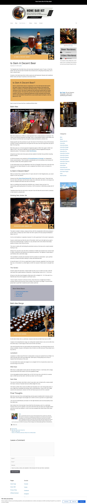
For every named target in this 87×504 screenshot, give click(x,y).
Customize (66, 501)
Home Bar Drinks (64, 149)
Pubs (61, 173)
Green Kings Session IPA (25, 178)
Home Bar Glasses (64, 157)
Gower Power (19, 296)
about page (70, 45)
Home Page (13, 484)
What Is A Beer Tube (16, 431)
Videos (30, 23)
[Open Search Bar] (76, 23)
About (35, 23)
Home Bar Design (64, 147)
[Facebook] (13, 424)
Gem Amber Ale (21, 430)
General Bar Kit (63, 141)
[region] (43, 500)
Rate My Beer (14, 428)
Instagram (26, 493)
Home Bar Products (64, 161)
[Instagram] (14, 424)
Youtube (26, 484)
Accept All (82, 501)
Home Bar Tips (63, 163)
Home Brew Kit (63, 167)
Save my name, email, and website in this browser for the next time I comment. (30, 468)
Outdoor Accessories (65, 169)
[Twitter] (16, 424)
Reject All (74, 501)
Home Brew (63, 165)
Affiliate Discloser (14, 493)
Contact (40, 23)
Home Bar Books (64, 145)
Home (11, 23)
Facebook (26, 490)
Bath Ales (14, 430)
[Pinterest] (11, 424)
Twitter (25, 487)
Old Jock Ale (19, 294)
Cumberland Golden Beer (22, 291)
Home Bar (62, 143)
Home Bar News (64, 159)
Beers (61, 139)
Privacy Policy (13, 490)
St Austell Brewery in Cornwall (35, 158)
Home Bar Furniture (64, 153)
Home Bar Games (64, 155)
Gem (17, 430)
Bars (61, 137)
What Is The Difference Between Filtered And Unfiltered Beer (24, 432)
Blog (16, 23)
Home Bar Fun (63, 151)
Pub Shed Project (64, 171)
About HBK (13, 487)
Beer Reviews (22, 23)
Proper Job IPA (19, 293)
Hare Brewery (33, 151)
